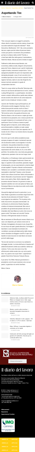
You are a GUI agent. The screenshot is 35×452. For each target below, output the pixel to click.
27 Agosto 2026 (15, 330)
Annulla (5, 439)
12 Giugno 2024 (17, 16)
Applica (14, 439)
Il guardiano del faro (17, 8)
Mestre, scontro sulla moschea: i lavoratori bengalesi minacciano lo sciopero (19, 311)
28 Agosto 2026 (15, 305)
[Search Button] (33, 2)
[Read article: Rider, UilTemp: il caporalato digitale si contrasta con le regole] (5, 328)
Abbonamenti (5, 409)
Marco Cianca (7, 16)
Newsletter (4, 412)
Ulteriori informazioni (16, 361)
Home (3, 8)
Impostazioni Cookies (8, 414)
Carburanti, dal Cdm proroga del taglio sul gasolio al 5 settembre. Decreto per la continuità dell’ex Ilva (22, 335)
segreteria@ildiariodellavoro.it (9, 401)
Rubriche (8, 8)
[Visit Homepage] (17, 2)
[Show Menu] (2, 2)
